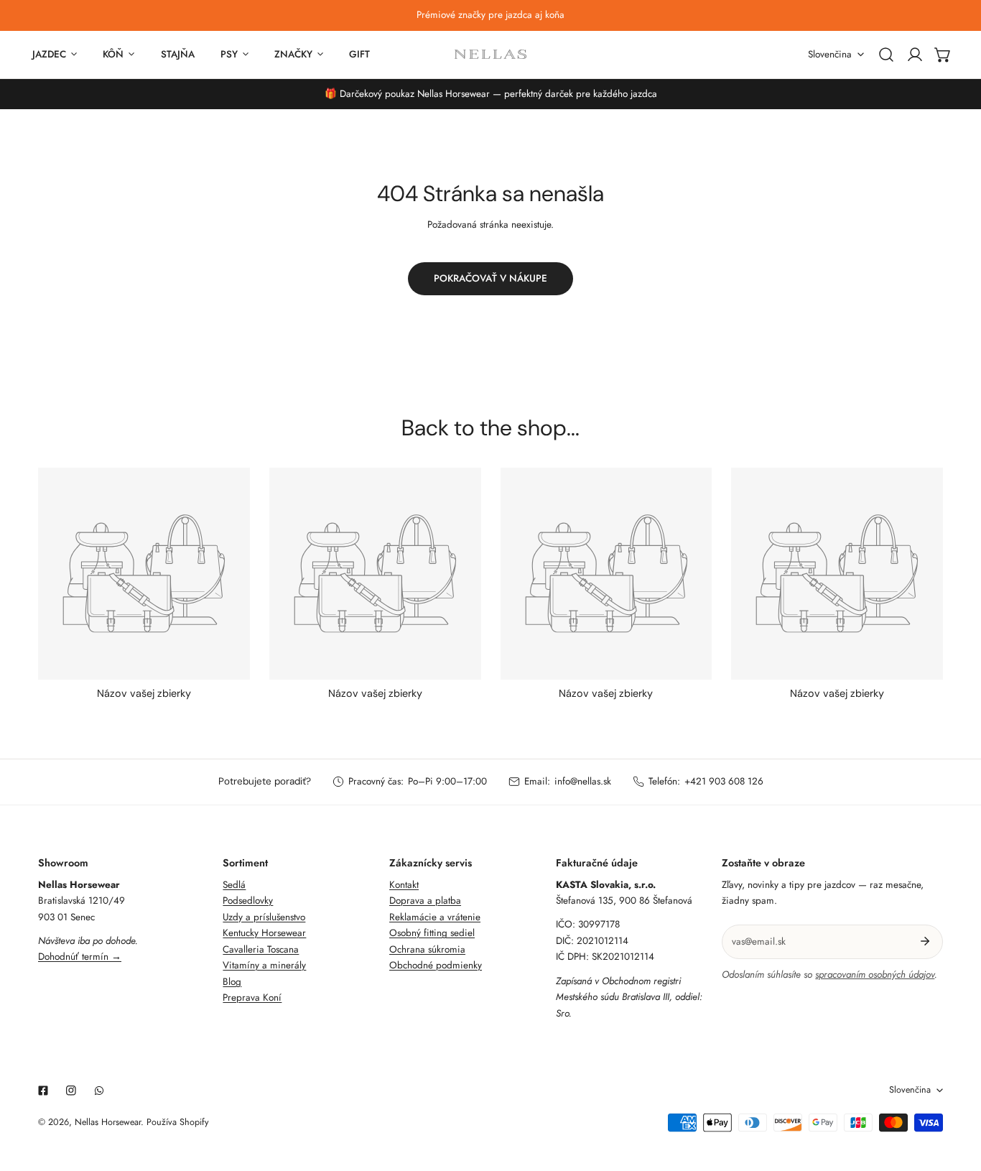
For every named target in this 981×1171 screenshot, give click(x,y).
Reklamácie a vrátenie (434, 917)
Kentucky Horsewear (264, 933)
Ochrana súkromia (427, 949)
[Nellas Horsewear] (490, 54)
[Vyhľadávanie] (886, 54)
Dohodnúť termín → (79, 956)
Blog (232, 982)
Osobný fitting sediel (432, 933)
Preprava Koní (252, 997)
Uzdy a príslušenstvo (264, 917)
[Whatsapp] (99, 1091)
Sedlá (234, 885)
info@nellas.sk (582, 781)
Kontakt (404, 885)
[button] (943, 54)
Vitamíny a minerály (264, 965)
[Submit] (925, 941)
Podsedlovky (248, 900)
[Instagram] (71, 1091)
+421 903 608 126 (723, 781)
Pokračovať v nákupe (490, 278)
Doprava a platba (425, 900)
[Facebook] (43, 1091)
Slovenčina (830, 54)
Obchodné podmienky (435, 965)
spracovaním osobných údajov (874, 974)
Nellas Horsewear (108, 1122)
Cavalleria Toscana (261, 949)
